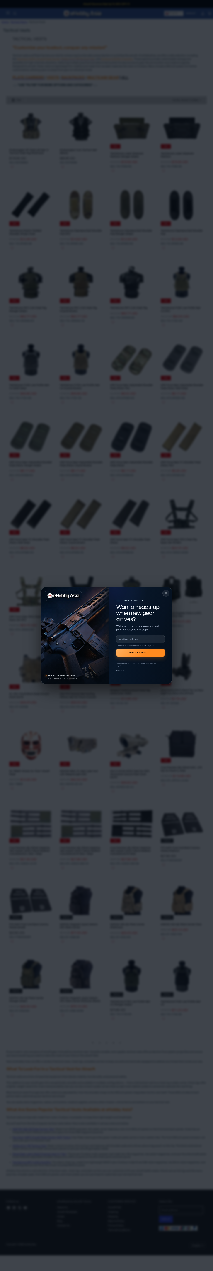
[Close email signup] (165, 593)
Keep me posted (138, 652)
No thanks (120, 670)
